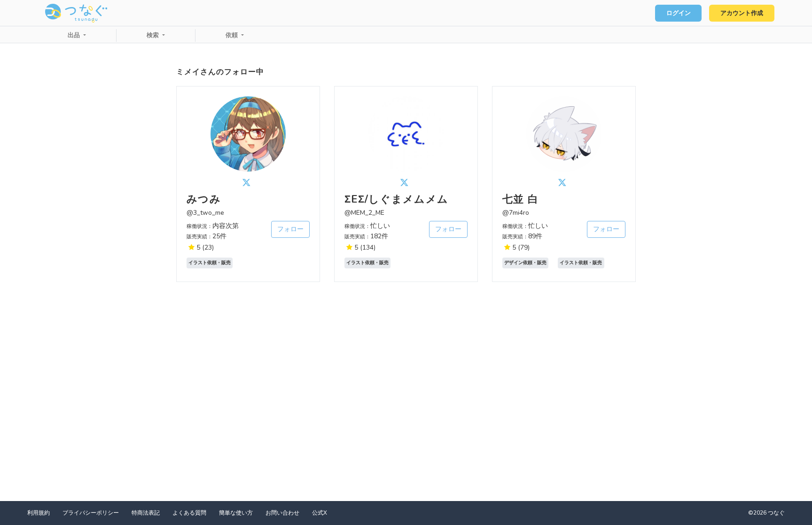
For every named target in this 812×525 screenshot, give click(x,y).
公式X (319, 513)
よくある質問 (189, 513)
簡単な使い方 (236, 513)
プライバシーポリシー (90, 513)
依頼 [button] (233, 35)
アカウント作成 (741, 13)
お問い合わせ (282, 513)
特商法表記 (146, 513)
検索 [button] (154, 35)
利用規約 (38, 513)
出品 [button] (75, 35)
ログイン (678, 13)
